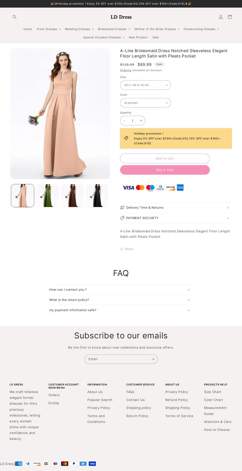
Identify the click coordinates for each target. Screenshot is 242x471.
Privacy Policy (98, 408)
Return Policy (137, 416)
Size (123, 77)
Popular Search (99, 400)
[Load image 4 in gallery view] (97, 195)
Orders (54, 395)
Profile (54, 403)
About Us (95, 392)
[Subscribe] (152, 359)
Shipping (125, 70)
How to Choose (217, 430)
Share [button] (129, 249)
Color (123, 94)
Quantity (125, 112)
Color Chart (213, 400)
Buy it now (165, 170)
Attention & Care (217, 422)
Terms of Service (179, 416)
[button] (49, 29)
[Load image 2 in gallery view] (47, 195)
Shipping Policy (177, 408)
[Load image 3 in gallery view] (72, 195)
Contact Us (135, 400)
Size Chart (212, 392)
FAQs (130, 392)
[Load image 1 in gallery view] (22, 195)
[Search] (14, 16)
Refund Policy (176, 400)
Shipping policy (138, 408)
